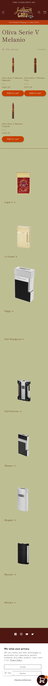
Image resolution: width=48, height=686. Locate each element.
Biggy (7, 310)
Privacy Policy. (16, 660)
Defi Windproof (12, 339)
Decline (23, 673)
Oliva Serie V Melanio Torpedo (12, 125)
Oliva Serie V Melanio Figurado (12, 79)
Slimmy (8, 465)
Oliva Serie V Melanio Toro (34, 79)
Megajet (8, 520)
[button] (3, 12)
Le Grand (9, 256)
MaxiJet (8, 574)
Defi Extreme (11, 411)
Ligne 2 (8, 202)
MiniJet (8, 602)
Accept (22, 666)
